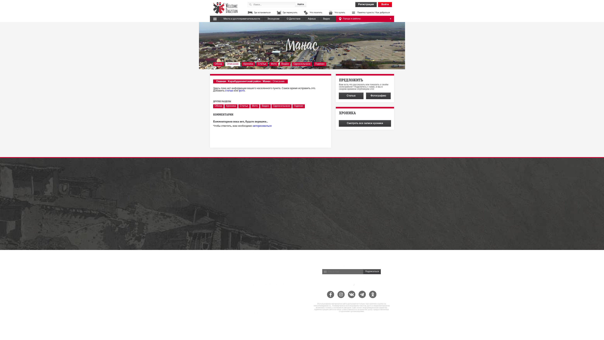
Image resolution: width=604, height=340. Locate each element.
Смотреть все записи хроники (365, 123)
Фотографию (378, 96)
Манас (267, 81)
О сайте (342, 281)
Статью (351, 96)
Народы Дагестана (222, 282)
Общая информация (222, 257)
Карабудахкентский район (244, 81)
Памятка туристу (221, 295)
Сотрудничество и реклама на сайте (273, 330)
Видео (326, 19)
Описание (233, 64)
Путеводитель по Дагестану (226, 260)
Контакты (359, 281)
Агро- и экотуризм (265, 263)
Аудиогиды (261, 324)
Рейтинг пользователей (267, 321)
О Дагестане (293, 19)
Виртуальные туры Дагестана (270, 327)
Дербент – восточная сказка (270, 304)
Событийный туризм (266, 275)
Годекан (319, 64)
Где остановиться (262, 13)
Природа (261, 292)
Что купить (340, 13)
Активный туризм (264, 260)
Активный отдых (220, 314)
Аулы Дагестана (264, 301)
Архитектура (262, 289)
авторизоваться (262, 126)
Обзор (218, 64)
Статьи (262, 64)
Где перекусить (290, 13)
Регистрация (366, 4)
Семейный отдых (221, 317)
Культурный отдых (221, 320)
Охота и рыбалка (264, 266)
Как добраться (220, 298)
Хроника (248, 64)
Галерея (217, 275)
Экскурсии (273, 19)
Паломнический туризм (267, 269)
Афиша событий (220, 326)
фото (242, 91)
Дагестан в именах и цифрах (226, 272)
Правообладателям (343, 285)
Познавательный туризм (268, 257)
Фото (274, 64)
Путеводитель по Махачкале (226, 263)
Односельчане (302, 64)
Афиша (312, 19)
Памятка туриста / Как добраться (373, 13)
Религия (260, 298)
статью (229, 91)
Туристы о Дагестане (223, 269)
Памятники (262, 295)
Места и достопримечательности (242, 19)
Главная (221, 81)
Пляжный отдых (220, 323)
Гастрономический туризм (269, 272)
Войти (385, 4)
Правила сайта (362, 285)
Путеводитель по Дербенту (225, 266)
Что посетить (316, 13)
